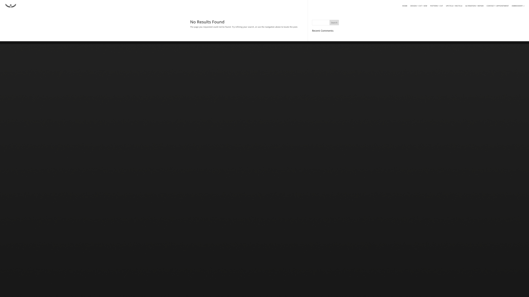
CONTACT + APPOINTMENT (498, 6)
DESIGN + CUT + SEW (418, 6)
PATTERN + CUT (436, 6)
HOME (404, 6)
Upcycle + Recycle (454, 6)
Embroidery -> (518, 6)
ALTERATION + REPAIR (474, 6)
